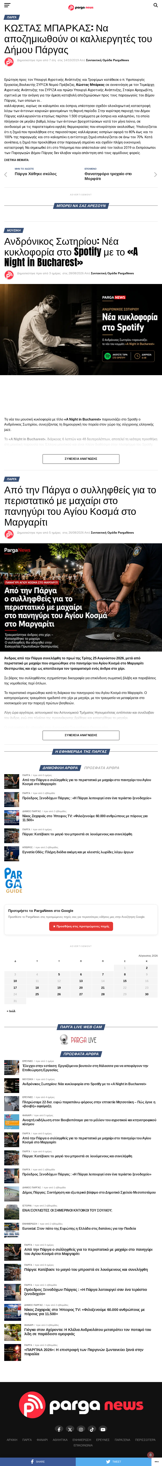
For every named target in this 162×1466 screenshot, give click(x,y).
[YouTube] (103, 1428)
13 (81, 981)
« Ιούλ (11, 1011)
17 (15, 987)
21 (103, 987)
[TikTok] (92, 1428)
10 (15, 981)
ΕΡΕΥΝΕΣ (103, 1440)
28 (103, 994)
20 (81, 987)
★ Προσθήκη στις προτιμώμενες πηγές (81, 926)
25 (37, 994)
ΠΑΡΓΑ (27, 1440)
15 (125, 981)
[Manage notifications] (150, 1455)
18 (37, 987)
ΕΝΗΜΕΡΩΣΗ (82, 1440)
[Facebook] (59, 1428)
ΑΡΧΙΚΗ (12, 1440)
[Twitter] (70, 1428)
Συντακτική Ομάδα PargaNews (107, 60)
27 (81, 994)
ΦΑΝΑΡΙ (42, 1440)
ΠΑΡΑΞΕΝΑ (122, 1440)
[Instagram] (81, 1428)
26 (59, 994)
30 (146, 994)
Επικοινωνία (83, 1445)
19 (59, 987)
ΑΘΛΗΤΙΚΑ (60, 1440)
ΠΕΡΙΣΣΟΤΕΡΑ (145, 1440)
